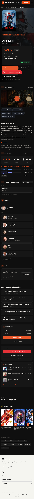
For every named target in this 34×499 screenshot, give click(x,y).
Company (4, 483)
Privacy (5, 494)
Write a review (26, 274)
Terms (10, 494)
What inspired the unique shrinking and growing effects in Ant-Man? (14, 292)
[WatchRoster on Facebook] (6, 467)
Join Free (26, 2)
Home (2, 7)
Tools (3, 475)
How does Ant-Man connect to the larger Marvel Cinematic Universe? (17, 305)
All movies (19, 444)
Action (12, 444)
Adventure (5, 444)
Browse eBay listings (9, 76)
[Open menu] (32, 2)
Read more (4, 142)
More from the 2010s (7, 441)
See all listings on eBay (8, 385)
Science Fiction (14, 7)
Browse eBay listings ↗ (17, 355)
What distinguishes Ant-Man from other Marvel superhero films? (16, 312)
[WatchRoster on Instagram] (8, 467)
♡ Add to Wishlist (17, 341)
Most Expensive (6, 479)
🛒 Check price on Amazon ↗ (17, 351)
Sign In (18, 2)
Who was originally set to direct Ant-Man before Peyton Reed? (17, 298)
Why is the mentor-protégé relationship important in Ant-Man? (14, 318)
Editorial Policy (25, 494)
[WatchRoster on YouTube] (11, 467)
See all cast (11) (6, 259)
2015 (3, 43)
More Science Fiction (21, 441)
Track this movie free (11, 68)
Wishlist (25, 68)
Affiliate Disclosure (17, 497)
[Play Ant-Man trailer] (17, 98)
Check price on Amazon (12, 72)
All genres (27, 444)
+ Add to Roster (17, 337)
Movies (7, 7)
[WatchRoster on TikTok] (3, 467)
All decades (5, 448)
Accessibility (17, 494)
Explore (4, 472)
